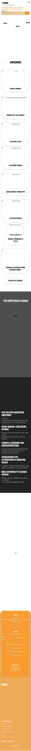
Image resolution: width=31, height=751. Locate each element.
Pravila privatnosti (7, 726)
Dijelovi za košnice (15, 280)
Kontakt (4, 734)
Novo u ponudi (15, 88)
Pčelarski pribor (15, 165)
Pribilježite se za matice (15, 115)
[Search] (27, 13)
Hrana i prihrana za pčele (15, 236)
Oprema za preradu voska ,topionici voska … (15, 268)
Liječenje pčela (15, 141)
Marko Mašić (15, 746)
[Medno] (5, 2)
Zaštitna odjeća (15, 218)
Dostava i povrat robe (7, 732)
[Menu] (28, 2)
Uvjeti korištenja (6, 729)
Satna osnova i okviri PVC (15, 191)
